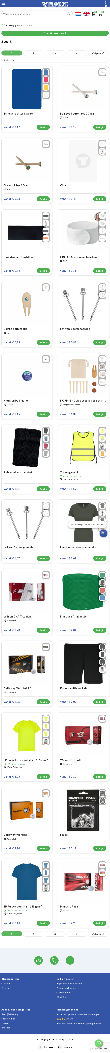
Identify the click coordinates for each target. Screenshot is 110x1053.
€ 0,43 (68, 198)
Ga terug (9, 25)
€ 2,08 (12, 776)
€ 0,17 (12, 127)
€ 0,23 (12, 198)
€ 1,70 (12, 630)
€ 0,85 (12, 342)
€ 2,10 (68, 776)
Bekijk (43, 127)
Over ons (6, 988)
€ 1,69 (68, 558)
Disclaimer (62, 997)
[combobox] (34, 13)
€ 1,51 (12, 488)
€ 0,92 (68, 342)
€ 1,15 (12, 414)
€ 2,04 (68, 630)
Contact (5, 983)
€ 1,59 (68, 488)
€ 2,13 (12, 923)
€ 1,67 (12, 558)
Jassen (5, 1023)
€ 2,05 (12, 701)
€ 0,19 (68, 127)
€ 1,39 (68, 414)
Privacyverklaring (66, 988)
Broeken (5, 1027)
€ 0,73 (12, 270)
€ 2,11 (68, 848)
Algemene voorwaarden (69, 983)
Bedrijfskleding (9, 1014)
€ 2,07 (68, 701)
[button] (98, 1043)
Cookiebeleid (63, 992)
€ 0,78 (68, 270)
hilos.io (103, 1049)
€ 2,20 (68, 923)
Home (20, 25)
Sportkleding (8, 1018)
